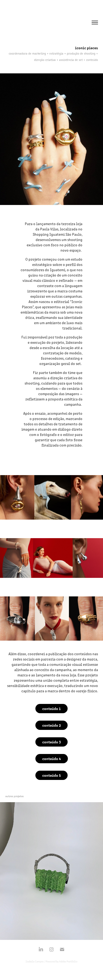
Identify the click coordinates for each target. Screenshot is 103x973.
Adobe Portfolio (68, 961)
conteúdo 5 (51, 775)
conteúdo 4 (51, 758)
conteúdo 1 (51, 708)
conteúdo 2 (51, 725)
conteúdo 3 (51, 741)
